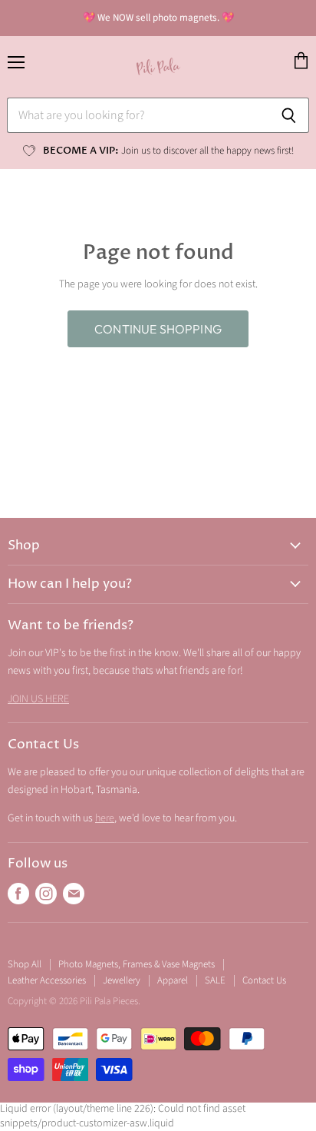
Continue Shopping (158, 329)
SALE (215, 980)
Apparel (172, 980)
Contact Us (264, 980)
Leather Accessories (47, 980)
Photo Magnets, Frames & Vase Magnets (136, 964)
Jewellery (121, 980)
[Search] (288, 115)
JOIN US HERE (38, 699)
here (104, 818)
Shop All (24, 964)
